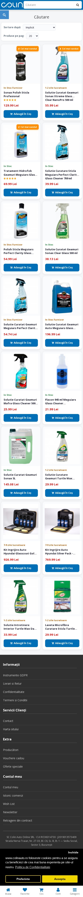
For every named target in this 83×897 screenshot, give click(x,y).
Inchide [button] (73, 852)
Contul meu (10, 787)
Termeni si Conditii (15, 700)
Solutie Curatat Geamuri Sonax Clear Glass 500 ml (61, 251)
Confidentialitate (13, 692)
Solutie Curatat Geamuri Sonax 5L (20, 476)
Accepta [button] (59, 879)
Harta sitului (11, 729)
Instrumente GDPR (15, 675)
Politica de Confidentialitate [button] (32, 867)
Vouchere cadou (13, 758)
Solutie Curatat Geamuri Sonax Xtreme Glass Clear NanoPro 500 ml (61, 96)
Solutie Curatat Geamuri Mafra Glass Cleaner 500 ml (20, 401)
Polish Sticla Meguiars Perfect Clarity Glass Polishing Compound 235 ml (20, 251)
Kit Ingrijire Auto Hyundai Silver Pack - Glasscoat (59, 551)
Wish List (9, 804)
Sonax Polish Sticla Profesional (16, 94)
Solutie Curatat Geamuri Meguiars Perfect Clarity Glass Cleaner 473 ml (20, 326)
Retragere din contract (17, 820)
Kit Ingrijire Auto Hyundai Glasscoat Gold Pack (20, 551)
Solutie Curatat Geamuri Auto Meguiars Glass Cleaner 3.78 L (61, 326)
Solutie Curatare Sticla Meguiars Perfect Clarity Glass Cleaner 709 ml (61, 174)
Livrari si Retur (12, 683)
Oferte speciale (13, 766)
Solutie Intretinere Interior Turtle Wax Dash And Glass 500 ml (20, 626)
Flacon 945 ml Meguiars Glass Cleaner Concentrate (60, 401)
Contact (8, 721)
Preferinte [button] (23, 879)
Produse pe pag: (14, 36)
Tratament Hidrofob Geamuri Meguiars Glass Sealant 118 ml (20, 172)
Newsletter (10, 812)
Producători (10, 750)
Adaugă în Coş (22, 114)
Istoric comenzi (13, 795)
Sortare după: (12, 27)
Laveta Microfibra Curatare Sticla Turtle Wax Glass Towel (60, 626)
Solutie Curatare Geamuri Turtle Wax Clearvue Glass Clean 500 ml (61, 476)
